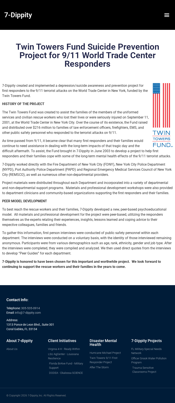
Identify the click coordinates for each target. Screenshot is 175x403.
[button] (167, 15)
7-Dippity (18, 15)
